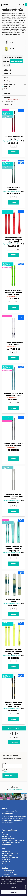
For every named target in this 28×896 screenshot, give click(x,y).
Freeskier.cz (7, 876)
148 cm (13, 558)
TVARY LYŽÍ (5, 834)
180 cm (13, 352)
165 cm (17, 402)
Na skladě (8, 104)
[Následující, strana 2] (14, 733)
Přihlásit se (10, 775)
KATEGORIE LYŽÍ (6, 836)
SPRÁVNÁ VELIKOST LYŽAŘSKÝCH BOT (13, 840)
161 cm (9, 713)
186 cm (17, 301)
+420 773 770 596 (8, 872)
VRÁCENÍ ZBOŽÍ (6, 844)
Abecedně (6, 65)
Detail (13, 152)
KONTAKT (4, 863)
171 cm (9, 249)
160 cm (13, 505)
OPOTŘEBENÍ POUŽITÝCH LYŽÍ (11, 842)
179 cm (9, 301)
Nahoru (15, 742)
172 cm (14, 453)
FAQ (3, 832)
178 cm (13, 196)
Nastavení (13, 887)
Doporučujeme (8, 57)
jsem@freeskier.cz (9, 870)
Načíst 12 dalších (14, 728)
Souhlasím (13, 892)
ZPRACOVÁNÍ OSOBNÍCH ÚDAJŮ (10, 857)
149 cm (13, 146)
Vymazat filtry (13, 99)
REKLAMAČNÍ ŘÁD (6, 859)
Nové (7, 86)
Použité (7, 89)
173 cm (13, 661)
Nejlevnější (18, 57)
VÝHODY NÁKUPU (6, 851)
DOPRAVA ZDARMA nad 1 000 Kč (10, 853)
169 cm (17, 713)
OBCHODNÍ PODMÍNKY (7, 855)
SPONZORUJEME (6, 861)
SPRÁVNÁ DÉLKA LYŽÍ (8, 838)
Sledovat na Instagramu (15, 789)
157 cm (9, 402)
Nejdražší (6, 61)
